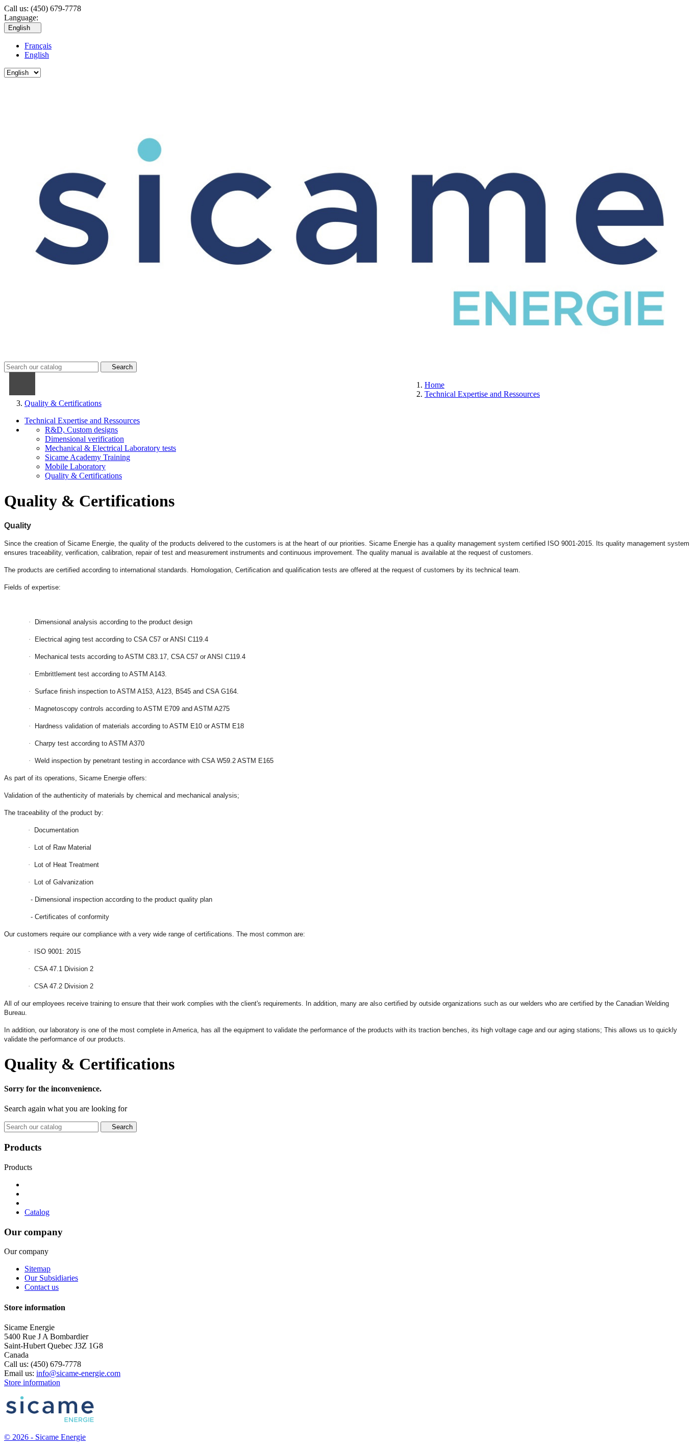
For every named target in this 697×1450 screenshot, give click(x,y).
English (36, 54)
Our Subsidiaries (51, 1278)
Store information (32, 1382)
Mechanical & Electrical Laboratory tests (110, 448)
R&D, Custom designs (81, 429)
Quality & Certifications (83, 475)
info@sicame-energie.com (78, 1373)
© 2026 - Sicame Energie (45, 1437)
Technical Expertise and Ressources (82, 420)
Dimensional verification (84, 439)
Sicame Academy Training (87, 457)
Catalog (36, 1212)
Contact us (41, 1287)
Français (38, 45)
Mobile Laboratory (75, 466)
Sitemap (37, 1268)
